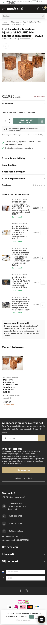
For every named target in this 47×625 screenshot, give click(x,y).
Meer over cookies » (23, 620)
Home (4, 22)
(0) (32, 39)
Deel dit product (34, 135)
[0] (43, 8)
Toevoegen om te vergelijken (13, 135)
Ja (32, 617)
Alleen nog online (23, 478)
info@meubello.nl (30, 331)
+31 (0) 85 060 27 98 (13, 333)
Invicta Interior (9, 38)
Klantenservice (23, 470)
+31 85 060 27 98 (14, 516)
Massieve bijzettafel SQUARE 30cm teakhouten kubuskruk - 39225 (10, 386)
